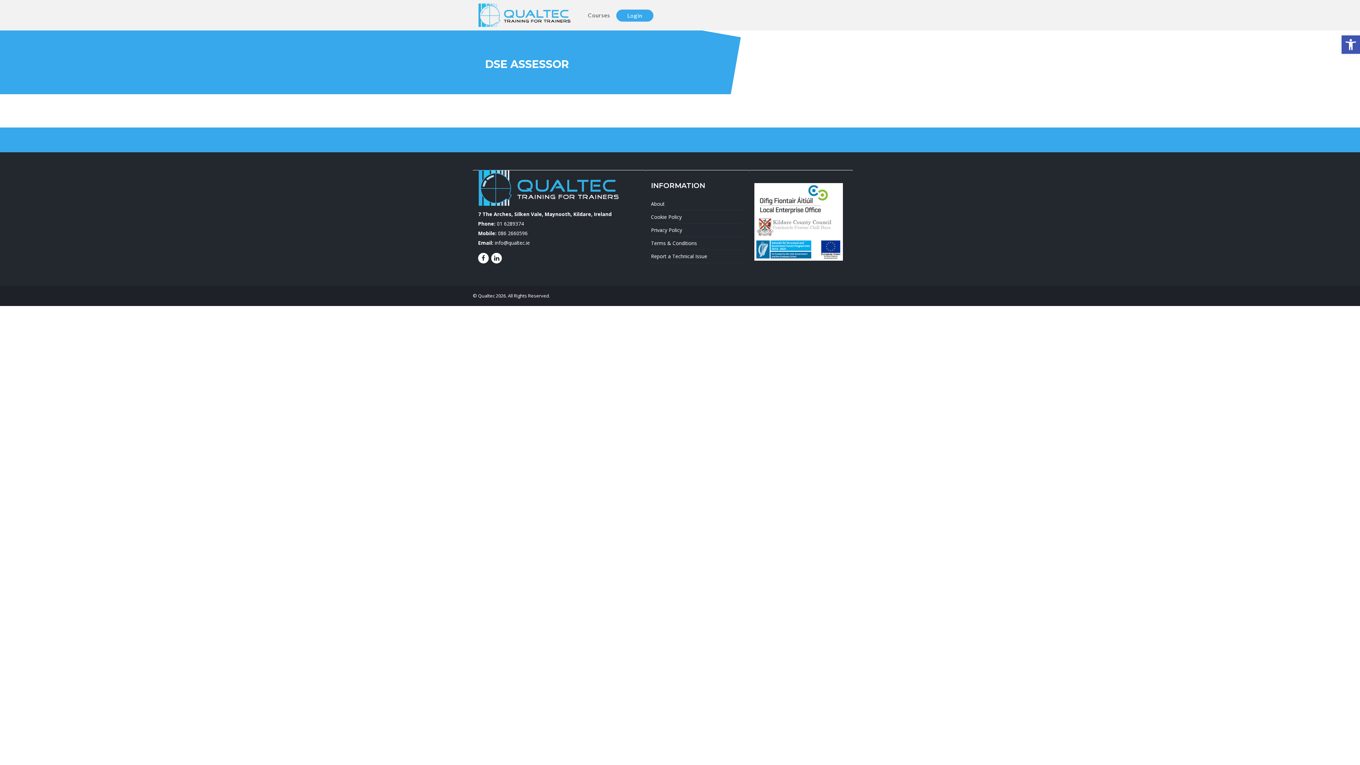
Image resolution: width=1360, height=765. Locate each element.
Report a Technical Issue (679, 256)
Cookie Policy (666, 217)
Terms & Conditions (674, 243)
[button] (1351, 44)
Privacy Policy (666, 230)
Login (634, 15)
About (658, 203)
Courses (599, 15)
